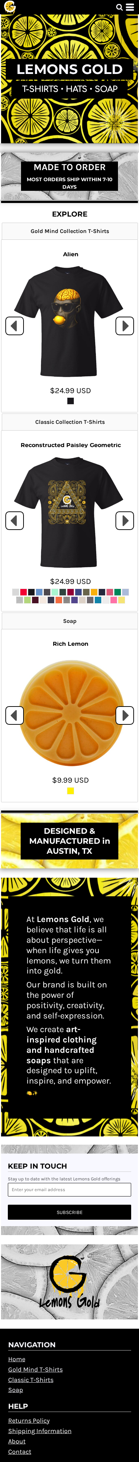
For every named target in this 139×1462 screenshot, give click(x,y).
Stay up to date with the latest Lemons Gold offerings (64, 1178)
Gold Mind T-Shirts (35, 1369)
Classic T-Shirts (30, 1380)
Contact (19, 1452)
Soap (15, 1390)
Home (16, 1359)
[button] (119, 7)
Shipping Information (40, 1431)
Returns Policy (29, 1420)
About (17, 1441)
